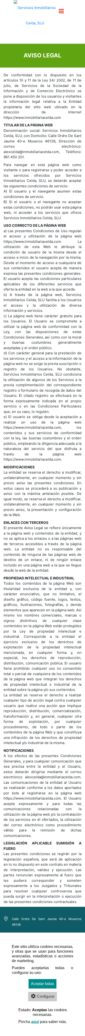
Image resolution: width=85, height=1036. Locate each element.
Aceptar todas (42, 984)
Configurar (46, 996)
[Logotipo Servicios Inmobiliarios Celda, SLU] (35, 18)
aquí (35, 1022)
